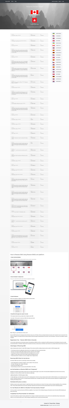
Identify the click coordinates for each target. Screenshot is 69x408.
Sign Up (60, 1)
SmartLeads (33, 235)
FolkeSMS (32, 242)
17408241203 (33, 50)
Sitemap (58, 403)
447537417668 (33, 68)
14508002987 (33, 231)
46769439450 (33, 226)
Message (13, 34)
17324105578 (33, 155)
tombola (32, 247)
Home (12, 1)
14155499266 (33, 92)
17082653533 (33, 128)
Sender (31, 34)
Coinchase (32, 179)
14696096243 (33, 108)
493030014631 (33, 150)
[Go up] (21, 402)
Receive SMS (7, 1)
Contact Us (46, 403)
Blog (15, 1)
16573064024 (33, 124)
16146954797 (33, 133)
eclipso (32, 119)
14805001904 (33, 192)
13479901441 (33, 61)
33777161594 (33, 82)
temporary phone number (46, 348)
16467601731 (33, 221)
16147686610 (33, 98)
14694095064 (33, 45)
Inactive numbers (55, 1)
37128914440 (33, 103)
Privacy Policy (52, 403)
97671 (32, 143)
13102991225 (33, 87)
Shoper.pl (32, 75)
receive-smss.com (44, 405)
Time (40, 34)
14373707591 (33, 35)
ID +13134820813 (34, 15)
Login (63, 1)
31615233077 (33, 205)
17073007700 (33, 174)
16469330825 (33, 216)
